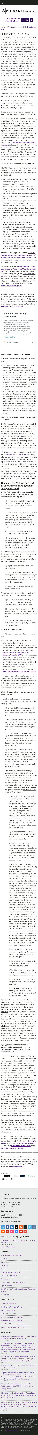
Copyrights (4, 1279)
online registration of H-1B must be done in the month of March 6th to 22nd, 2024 (18, 269)
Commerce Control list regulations (13, 1148)
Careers (3, 1269)
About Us (4, 1259)
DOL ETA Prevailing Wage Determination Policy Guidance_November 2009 (18, 652)
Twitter (31, 20)
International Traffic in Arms (21, 1146)
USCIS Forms (5, 1294)
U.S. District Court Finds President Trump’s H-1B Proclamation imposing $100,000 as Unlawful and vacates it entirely (17, 1386)
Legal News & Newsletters (9, 1275)
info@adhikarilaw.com (12, 21)
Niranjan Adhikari (7, 306)
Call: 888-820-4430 (13, 19)
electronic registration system (11, 286)
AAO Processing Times (8, 1314)
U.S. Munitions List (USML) (25, 1143)
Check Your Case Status (8, 1303)
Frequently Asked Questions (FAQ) (11, 1272)
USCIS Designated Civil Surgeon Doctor (13, 1327)
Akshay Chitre (18, 306)
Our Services (5, 1262)
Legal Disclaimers (6, 1286)
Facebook (23, 20)
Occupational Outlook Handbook (17, 455)
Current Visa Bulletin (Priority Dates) (12, 1317)
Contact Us (4, 1265)
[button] (3, 2)
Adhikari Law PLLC (19, 11)
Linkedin (27, 20)
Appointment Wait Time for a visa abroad (14, 1324)
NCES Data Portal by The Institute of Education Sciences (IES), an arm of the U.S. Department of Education (18, 255)
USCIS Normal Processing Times (11, 1307)
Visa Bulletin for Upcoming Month (11, 1320)
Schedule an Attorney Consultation (12, 1255)
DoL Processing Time (8, 1310)
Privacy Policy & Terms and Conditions (13, 1282)
